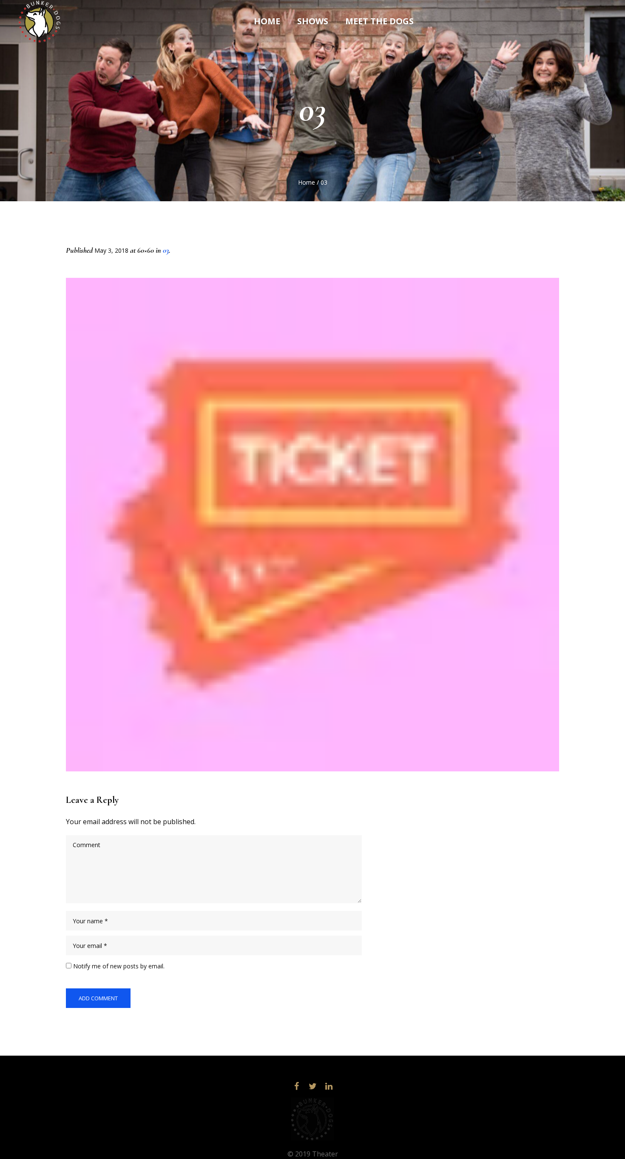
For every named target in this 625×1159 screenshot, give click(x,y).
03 (166, 250)
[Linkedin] (329, 1086)
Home (306, 182)
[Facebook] (296, 1086)
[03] (312, 524)
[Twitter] (312, 1086)
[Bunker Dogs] (312, 1119)
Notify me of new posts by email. (119, 966)
